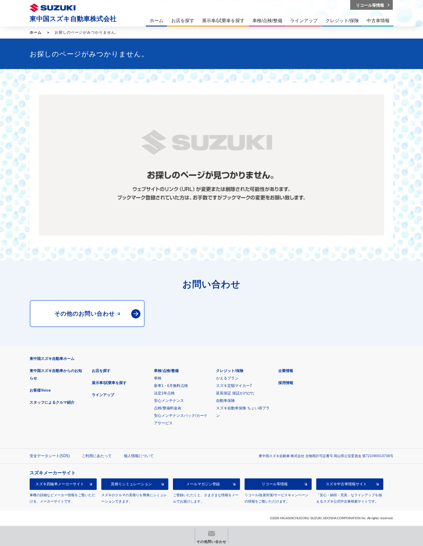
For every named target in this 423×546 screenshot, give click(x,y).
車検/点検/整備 (166, 371)
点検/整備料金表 (167, 408)
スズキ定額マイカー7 (234, 385)
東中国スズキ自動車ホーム (52, 358)
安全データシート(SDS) (50, 456)
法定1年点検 (164, 393)
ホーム (36, 32)
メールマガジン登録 (203, 484)
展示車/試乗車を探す (109, 383)
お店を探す (101, 371)
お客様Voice (40, 390)
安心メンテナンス (169, 400)
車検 (157, 378)
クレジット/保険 (229, 371)
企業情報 (285, 371)
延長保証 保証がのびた (235, 393)
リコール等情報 (275, 484)
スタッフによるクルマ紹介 (52, 402)
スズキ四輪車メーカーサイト (59, 484)
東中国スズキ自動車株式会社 (73, 18)
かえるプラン (227, 378)
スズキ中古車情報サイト (346, 484)
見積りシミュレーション (131, 484)
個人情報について (139, 456)
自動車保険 (225, 400)
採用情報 (285, 383)
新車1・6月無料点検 (171, 385)
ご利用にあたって (97, 456)
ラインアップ (103, 395)
